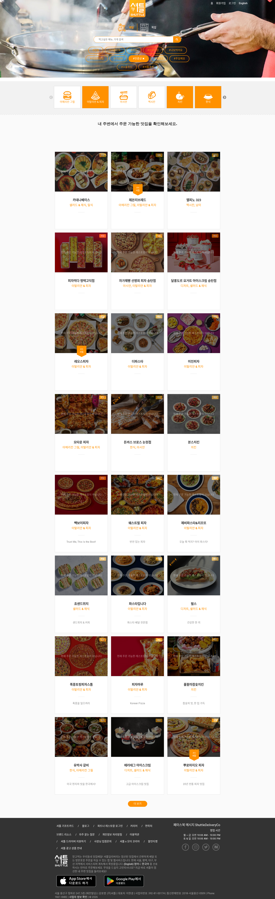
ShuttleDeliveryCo (207, 825)
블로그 (85, 825)
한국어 (145, 864)
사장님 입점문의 (103, 841)
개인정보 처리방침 (112, 834)
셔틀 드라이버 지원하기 (73, 841)
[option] (67, 97)
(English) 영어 (131, 864)
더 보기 (137, 803)
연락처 (148, 825)
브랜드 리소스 (63, 834)
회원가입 (221, 3)
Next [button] (224, 97)
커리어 (134, 825)
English (243, 3)
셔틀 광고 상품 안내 (71, 848)
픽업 (154, 27)
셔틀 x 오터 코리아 (130, 841)
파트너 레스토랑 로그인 (110, 825)
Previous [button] (50, 97)
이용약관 (134, 834)
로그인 (232, 3)
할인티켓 (153, 841)
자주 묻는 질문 (87, 834)
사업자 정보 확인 (78, 897)
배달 (131, 27)
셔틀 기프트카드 (65, 825)
